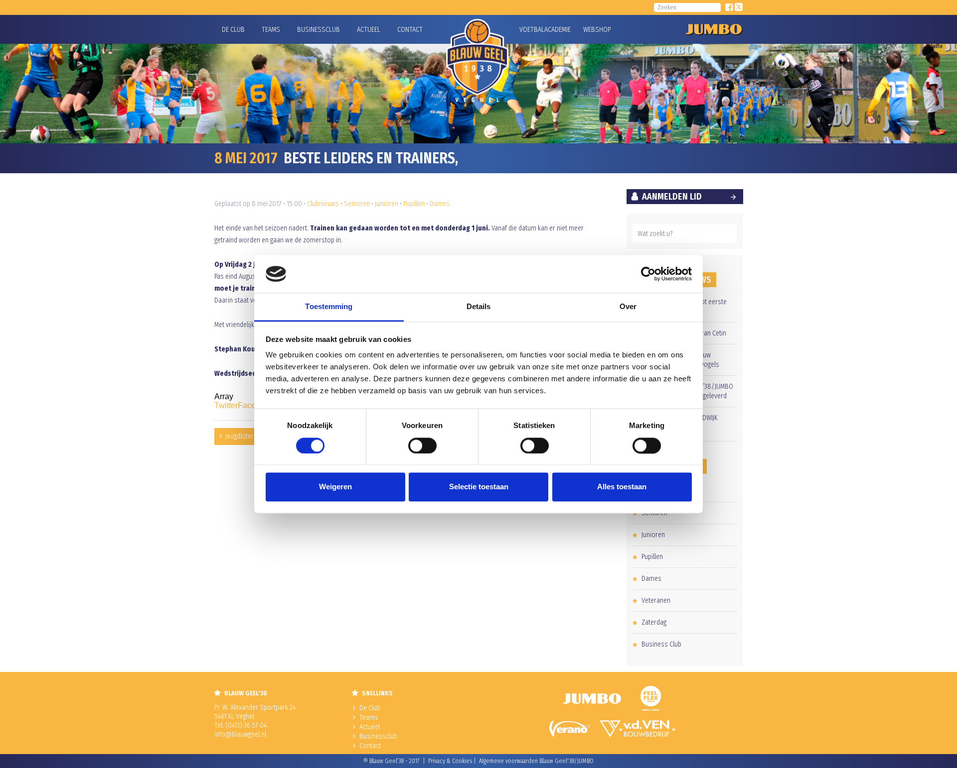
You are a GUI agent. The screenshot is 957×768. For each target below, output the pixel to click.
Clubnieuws (323, 204)
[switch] (422, 445)
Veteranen (655, 600)
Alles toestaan (621, 487)
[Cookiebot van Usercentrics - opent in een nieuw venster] (648, 273)
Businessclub (318, 29)
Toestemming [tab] (328, 307)
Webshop (595, 29)
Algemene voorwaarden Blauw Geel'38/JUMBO (536, 761)
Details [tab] (479, 307)
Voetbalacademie (531, 29)
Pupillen (414, 204)
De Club (233, 29)
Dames (440, 204)
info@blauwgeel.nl (240, 734)
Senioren (357, 204)
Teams (271, 29)
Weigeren (335, 487)
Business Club (661, 644)
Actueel (368, 29)
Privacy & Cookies (450, 761)
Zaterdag (653, 622)
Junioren (386, 204)
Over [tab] (628, 307)
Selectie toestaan (478, 487)
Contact (410, 29)
